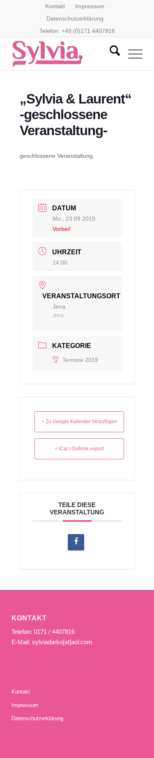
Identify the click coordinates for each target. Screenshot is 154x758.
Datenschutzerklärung (74, 18)
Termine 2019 (80, 360)
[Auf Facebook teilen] (76, 542)
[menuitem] (55, 6)
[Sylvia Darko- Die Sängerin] (63, 53)
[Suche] (110, 53)
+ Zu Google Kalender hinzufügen (79, 421)
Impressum (89, 6)
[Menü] (131, 53)
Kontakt (55, 6)
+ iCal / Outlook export (79, 449)
